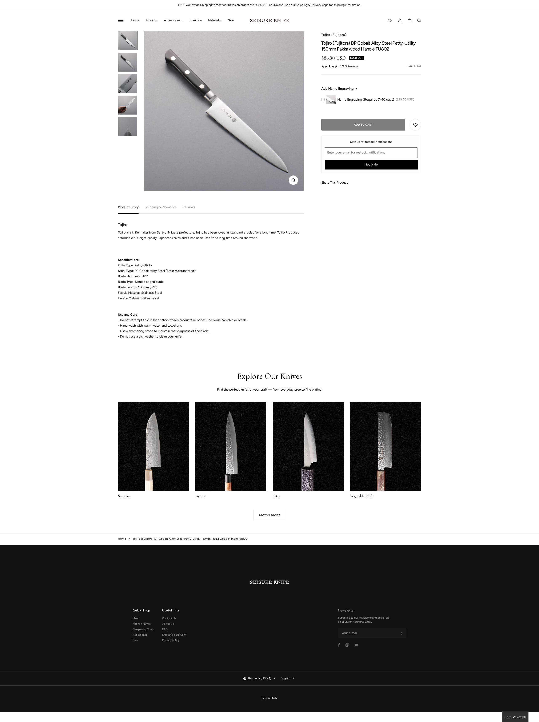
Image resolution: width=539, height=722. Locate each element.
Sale (231, 20)
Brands (194, 20)
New (135, 618)
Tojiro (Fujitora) (333, 35)
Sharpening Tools (143, 629)
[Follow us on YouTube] (356, 645)
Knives (150, 20)
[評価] (390, 20)
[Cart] (409, 20)
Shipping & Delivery (174, 634)
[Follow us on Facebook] (339, 645)
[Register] (401, 633)
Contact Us (169, 618)
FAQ (165, 629)
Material (213, 20)
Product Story (128, 207)
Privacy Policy (170, 640)
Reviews (189, 207)
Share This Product (334, 182)
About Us (168, 623)
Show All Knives (269, 515)
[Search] (419, 20)
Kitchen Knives (142, 623)
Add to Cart (363, 124)
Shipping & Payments (160, 207)
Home (135, 20)
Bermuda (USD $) (259, 678)
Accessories (172, 20)
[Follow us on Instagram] (347, 645)
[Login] (400, 20)
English (285, 678)
